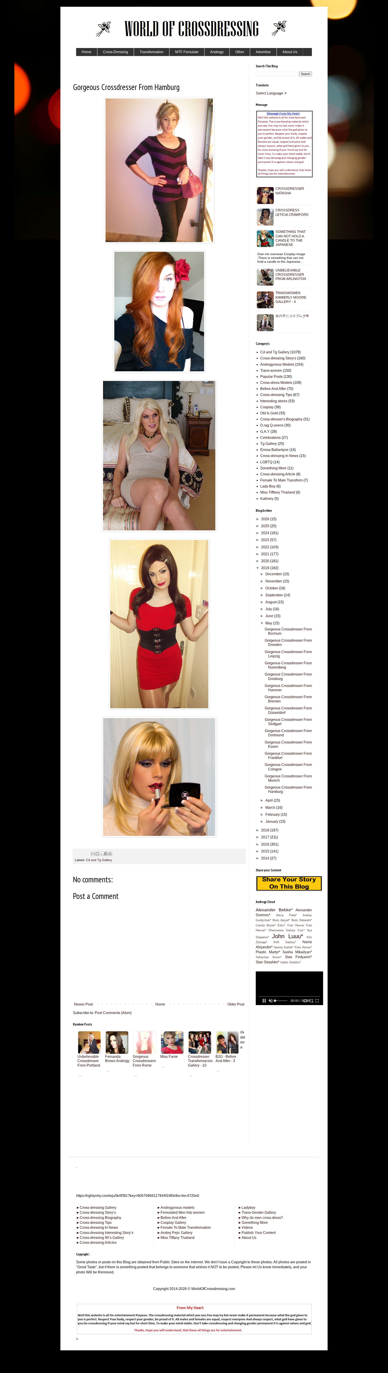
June (269, 616)
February (273, 814)
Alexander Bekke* (274, 909)
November (274, 581)
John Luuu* (287, 936)
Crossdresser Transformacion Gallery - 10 (200, 1061)
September (274, 595)
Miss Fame (169, 1056)
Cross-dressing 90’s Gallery (100, 1238)
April (269, 800)
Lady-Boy (268, 486)
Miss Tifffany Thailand (277, 492)
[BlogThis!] (97, 853)
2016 (265, 844)
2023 (265, 540)
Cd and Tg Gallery (99, 860)
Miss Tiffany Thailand (175, 1238)
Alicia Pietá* (286, 915)
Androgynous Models (277, 364)
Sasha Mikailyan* (297, 952)
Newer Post (83, 1004)
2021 (265, 554)
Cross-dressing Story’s (96, 1212)
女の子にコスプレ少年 (292, 316)
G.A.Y (265, 431)
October (272, 588)
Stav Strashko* (267, 962)
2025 (265, 526)
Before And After (273, 389)
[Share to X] (101, 853)
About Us (247, 1238)
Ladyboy (246, 1207)
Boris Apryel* (281, 920)
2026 (265, 519)
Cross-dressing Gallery (96, 1207)
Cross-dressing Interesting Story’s (106, 1233)
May (269, 623)
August (271, 602)
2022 (265, 547)
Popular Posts (271, 376)
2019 (265, 568)
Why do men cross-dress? (260, 1218)
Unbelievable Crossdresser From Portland (88, 1061)
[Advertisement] (159, 1112)
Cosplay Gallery (171, 1222)
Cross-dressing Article (277, 474)
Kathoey (266, 499)
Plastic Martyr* (268, 952)
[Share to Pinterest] (110, 853)
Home (160, 1004)
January (272, 821)
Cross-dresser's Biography (281, 419)
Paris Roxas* (303, 947)
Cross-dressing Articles (98, 1242)
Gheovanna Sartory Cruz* (287, 930)
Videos (245, 1227)
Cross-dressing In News (279, 456)
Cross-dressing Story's (278, 358)
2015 (265, 851)
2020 (265, 561)
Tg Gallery (268, 444)
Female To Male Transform (281, 480)
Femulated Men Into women (181, 1212)
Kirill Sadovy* (284, 942)
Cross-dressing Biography (98, 1218)
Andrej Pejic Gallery (174, 1233)
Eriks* (281, 925)
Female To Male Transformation (184, 1227)
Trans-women (271, 370)
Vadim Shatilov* (290, 962)
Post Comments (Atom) (113, 1013)
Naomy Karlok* (283, 947)
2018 (265, 830)
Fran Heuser (295, 925)
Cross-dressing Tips (276, 395)
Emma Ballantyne (274, 450)
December (274, 574)
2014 (265, 858)
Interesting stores (273, 401)
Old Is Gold (269, 413)
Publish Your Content (257, 1233)
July (269, 609)
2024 (265, 533)
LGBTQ (266, 462)
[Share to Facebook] (106, 853)
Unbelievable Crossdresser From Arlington (291, 274)
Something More (273, 468)
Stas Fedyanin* (298, 957)
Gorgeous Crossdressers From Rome (144, 1061)
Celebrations (270, 437)
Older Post (235, 1004)
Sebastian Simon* (269, 957)
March (270, 807)
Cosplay (266, 407)
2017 (265, 837)
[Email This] (93, 853)
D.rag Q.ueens (271, 425)
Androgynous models (175, 1207)
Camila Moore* (266, 925)
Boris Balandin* (301, 920)
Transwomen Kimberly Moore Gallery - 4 (291, 297)
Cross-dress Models (276, 383)
